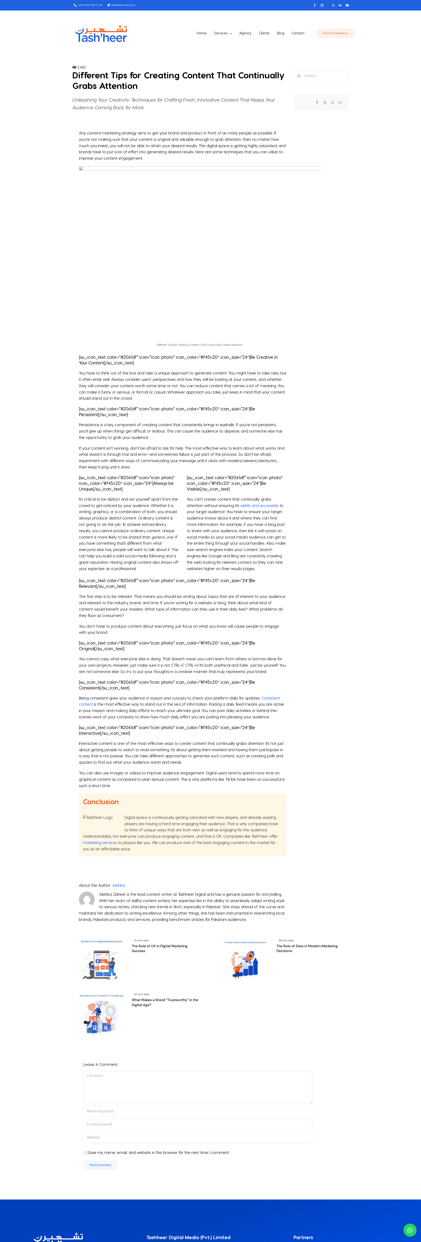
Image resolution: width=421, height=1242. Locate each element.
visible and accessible (259, 506)
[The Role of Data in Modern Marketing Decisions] (245, 939)
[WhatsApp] (332, 103)
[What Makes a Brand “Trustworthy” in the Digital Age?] (100, 993)
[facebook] (314, 5)
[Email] (340, 103)
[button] (410, 1230)
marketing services (100, 843)
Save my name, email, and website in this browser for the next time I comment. (159, 1153)
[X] (325, 103)
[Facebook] (317, 103)
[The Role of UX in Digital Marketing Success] (100, 939)
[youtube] (347, 5)
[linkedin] (340, 5)
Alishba (118, 885)
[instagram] (322, 5)
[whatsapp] (333, 5)
